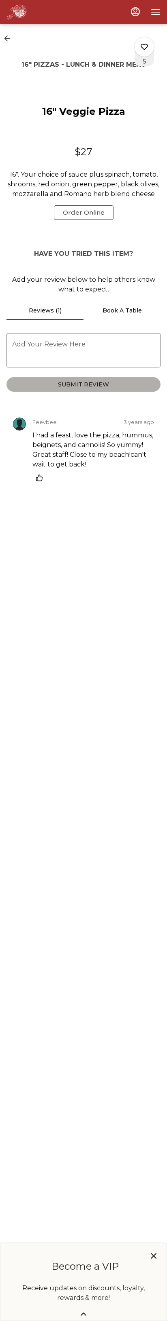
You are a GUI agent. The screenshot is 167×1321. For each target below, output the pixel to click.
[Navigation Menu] (156, 12)
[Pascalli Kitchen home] (42, 12)
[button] (9, 38)
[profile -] (135, 12)
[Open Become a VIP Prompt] (83, 1314)
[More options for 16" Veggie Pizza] (144, 47)
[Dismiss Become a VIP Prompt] (153, 1256)
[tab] (45, 310)
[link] (83, 212)
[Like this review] (41, 478)
